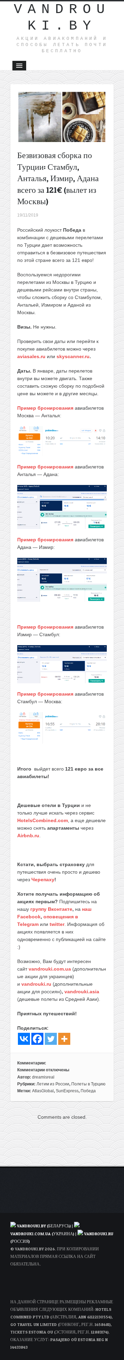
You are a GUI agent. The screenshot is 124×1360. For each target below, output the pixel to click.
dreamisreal (43, 1077)
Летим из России (53, 1084)
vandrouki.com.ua (50, 969)
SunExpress (67, 1090)
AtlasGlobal (43, 1090)
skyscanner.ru (73, 356)
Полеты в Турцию (88, 1084)
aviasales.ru (31, 356)
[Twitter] (51, 1039)
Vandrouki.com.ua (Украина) (42, 1233)
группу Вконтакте (51, 909)
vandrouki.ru (36, 984)
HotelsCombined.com (42, 820)
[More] (64, 1039)
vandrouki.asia (81, 991)
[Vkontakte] (24, 1039)
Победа (88, 1090)
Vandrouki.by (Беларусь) (44, 1225)
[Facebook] (37, 1039)
